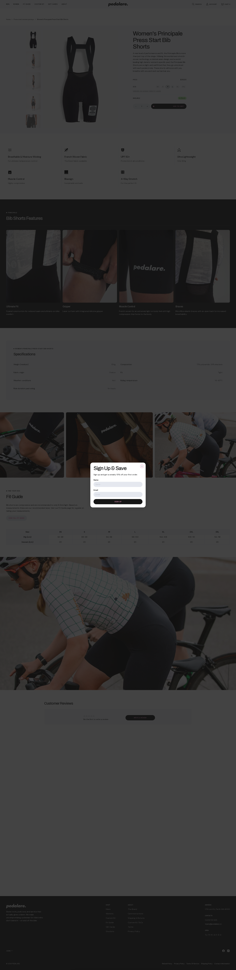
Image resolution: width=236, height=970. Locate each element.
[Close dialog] (142, 466)
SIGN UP (118, 502)
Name (96, 480)
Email (96, 490)
